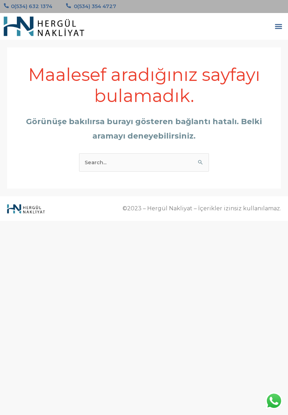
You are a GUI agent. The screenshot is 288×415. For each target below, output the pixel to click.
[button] (278, 26)
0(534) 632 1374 (31, 6)
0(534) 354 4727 (95, 6)
